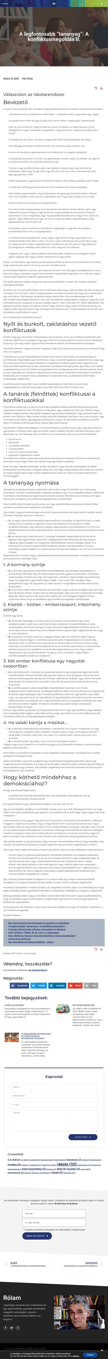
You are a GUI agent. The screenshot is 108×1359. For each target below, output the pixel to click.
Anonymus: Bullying (19, 939)
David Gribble (60, 1160)
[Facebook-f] (5, 1328)
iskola (67, 1164)
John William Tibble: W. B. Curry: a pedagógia (33, 932)
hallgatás (45, 1165)
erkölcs (85, 1160)
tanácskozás (16, 1172)
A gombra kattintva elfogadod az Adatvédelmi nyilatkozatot (55, 1229)
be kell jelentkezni (38, 970)
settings (76, 1356)
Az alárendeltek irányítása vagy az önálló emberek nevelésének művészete (36, 1035)
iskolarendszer (83, 1165)
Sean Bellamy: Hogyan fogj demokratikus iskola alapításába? (42, 936)
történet (35, 1173)
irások (53, 1165)
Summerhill (85, 1169)
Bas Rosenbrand (47, 1160)
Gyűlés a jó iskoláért (14, 1005)
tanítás (27, 1173)
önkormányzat (69, 1173)
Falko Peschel (95, 1160)
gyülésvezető (35, 1165)
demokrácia (74, 1159)
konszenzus (95, 1165)
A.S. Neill (25, 1160)
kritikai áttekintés (14, 1169)
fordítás (14, 1164)
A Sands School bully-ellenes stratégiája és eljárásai (37, 929)
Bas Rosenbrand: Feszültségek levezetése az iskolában (38, 923)
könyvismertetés (34, 1168)
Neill (61, 1168)
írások (57, 1172)
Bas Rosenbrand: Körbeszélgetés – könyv (31, 942)
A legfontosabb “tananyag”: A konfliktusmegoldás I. (37, 926)
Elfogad (90, 1355)
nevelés (73, 1168)
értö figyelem (45, 1173)
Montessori (51, 1169)
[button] (54, 3)
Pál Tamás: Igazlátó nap (84, 1005)
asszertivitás (35, 1160)
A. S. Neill (14, 1159)
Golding (25, 1165)
